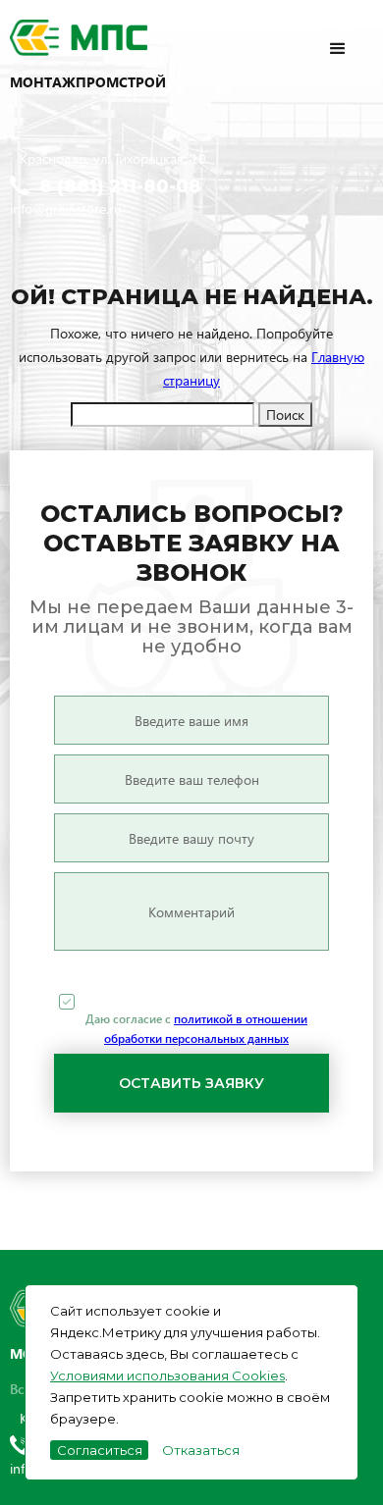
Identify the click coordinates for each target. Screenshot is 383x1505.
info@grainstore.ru (66, 208)
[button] (355, 37)
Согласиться (99, 1450)
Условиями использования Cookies (167, 1375)
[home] (108, 39)
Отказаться (201, 1450)
